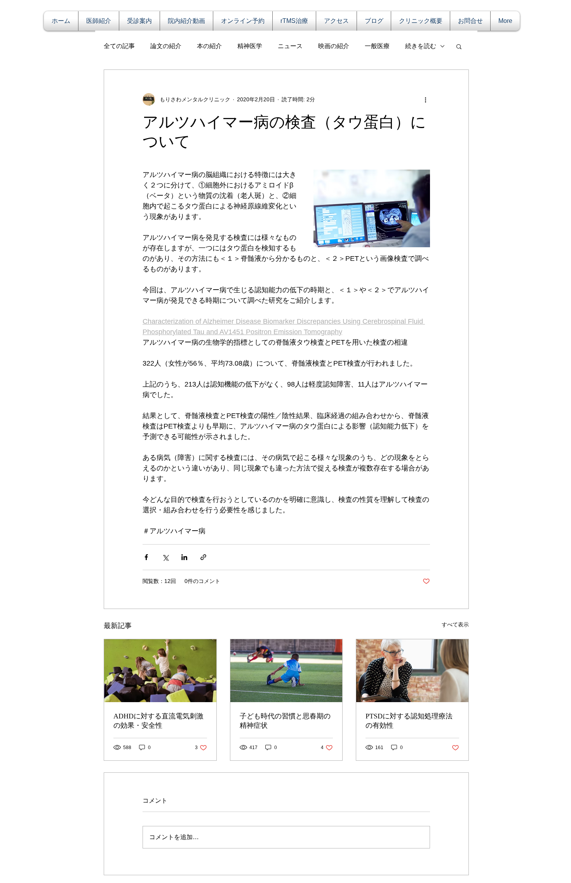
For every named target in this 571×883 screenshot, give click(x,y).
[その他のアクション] (425, 99)
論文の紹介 (165, 46)
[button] (459, 46)
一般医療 (377, 46)
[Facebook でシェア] (146, 557)
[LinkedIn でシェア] (184, 557)
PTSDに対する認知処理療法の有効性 (409, 720)
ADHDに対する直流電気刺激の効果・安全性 (158, 720)
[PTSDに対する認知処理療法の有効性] (412, 670)
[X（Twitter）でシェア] (165, 557)
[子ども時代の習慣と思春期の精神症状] (286, 670)
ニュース (290, 46)
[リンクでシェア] (203, 557)
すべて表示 (455, 624)
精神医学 (249, 46)
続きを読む (420, 46)
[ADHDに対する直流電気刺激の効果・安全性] (160, 670)
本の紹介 (209, 46)
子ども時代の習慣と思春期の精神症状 (285, 720)
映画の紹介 (333, 46)
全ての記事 (119, 46)
